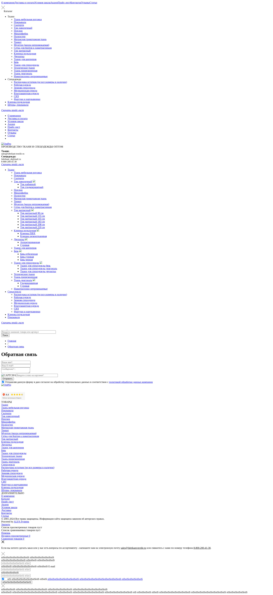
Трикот (17, 42)
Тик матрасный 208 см (32, 224)
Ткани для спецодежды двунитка (38, 271)
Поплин (18, 30)
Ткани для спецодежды (26, 65)
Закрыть (5, 524)
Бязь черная (26, 259)
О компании (8, 2)
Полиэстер (19, 36)
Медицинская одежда (25, 90)
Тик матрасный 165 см (32, 218)
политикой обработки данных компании (131, 382)
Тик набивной (28, 184)
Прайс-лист (64, 2)
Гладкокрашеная (29, 283)
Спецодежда (14, 291)
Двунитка (19, 56)
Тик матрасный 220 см (32, 227)
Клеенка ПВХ (27, 233)
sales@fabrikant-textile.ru (12, 154)
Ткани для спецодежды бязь (35, 265)
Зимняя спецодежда (24, 87)
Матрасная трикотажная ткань (30, 39)
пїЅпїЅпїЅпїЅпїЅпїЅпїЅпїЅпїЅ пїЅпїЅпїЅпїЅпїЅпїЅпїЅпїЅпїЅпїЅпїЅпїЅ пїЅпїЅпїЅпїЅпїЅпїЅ (95, 579)
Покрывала (20, 22)
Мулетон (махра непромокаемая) (31, 45)
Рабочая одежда (22, 85)
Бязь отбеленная (29, 254)
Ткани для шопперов (25, 59)
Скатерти (19, 25)
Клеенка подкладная (25, 53)
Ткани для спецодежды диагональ (38, 268)
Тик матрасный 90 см (31, 213)
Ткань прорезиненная (25, 70)
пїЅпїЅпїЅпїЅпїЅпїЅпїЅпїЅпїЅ (17, 582)
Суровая (24, 245)
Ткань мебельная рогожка (28, 19)
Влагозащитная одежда (26, 93)
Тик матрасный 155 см (32, 216)
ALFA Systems (21, 521)
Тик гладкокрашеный (31, 187)
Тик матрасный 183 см (32, 221)
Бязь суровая (27, 256)
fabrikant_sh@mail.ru (11, 159)
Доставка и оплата (24, 2)
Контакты (75, 2)
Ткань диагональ (23, 73)
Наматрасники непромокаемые (31, 76)
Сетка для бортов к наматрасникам (33, 48)
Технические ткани (24, 67)
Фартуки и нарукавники (27, 99)
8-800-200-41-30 (9, 162)
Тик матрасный (22, 50)
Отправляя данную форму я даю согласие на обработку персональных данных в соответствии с (79, 382)
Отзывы (85, 2)
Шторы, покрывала (18, 105)
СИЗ (16, 96)
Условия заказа (42, 2)
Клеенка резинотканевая (33, 236)
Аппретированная (30, 242)
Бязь (16, 62)
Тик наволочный (23, 28)
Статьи (93, 2)
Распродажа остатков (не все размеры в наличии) (40, 82)
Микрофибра (21, 33)
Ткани (11, 169)
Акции (54, 2)
